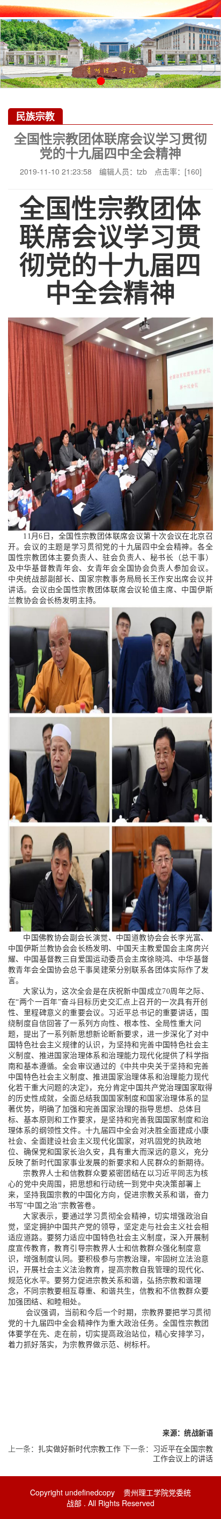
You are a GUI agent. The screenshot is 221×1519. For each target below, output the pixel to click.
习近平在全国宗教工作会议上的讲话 (183, 1453)
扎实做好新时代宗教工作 (79, 1448)
